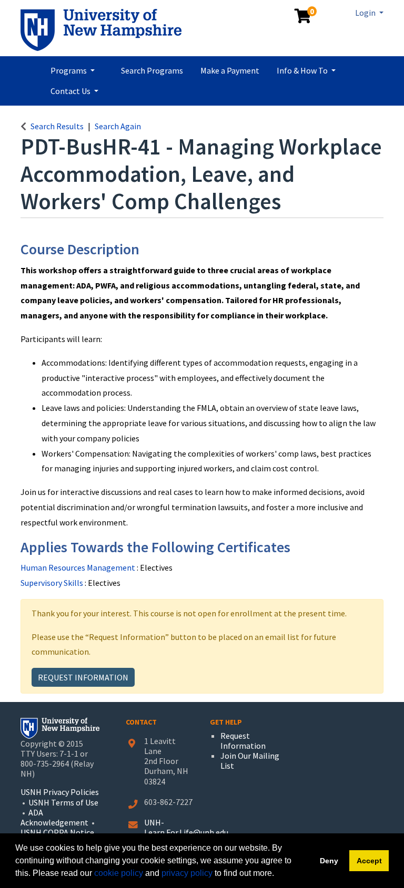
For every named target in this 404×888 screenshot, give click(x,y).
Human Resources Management (79, 567)
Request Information (83, 677)
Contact (141, 722)
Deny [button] (329, 860)
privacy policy (187, 873)
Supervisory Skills (53, 582)
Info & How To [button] (303, 70)
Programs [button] (69, 70)
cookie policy (118, 873)
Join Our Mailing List (249, 760)
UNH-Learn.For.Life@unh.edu (186, 827)
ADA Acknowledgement (55, 817)
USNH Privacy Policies (60, 792)
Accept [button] (369, 860)
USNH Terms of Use (63, 802)
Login (366, 12)
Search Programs (152, 70)
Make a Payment (229, 70)
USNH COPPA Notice (57, 832)
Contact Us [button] (71, 91)
